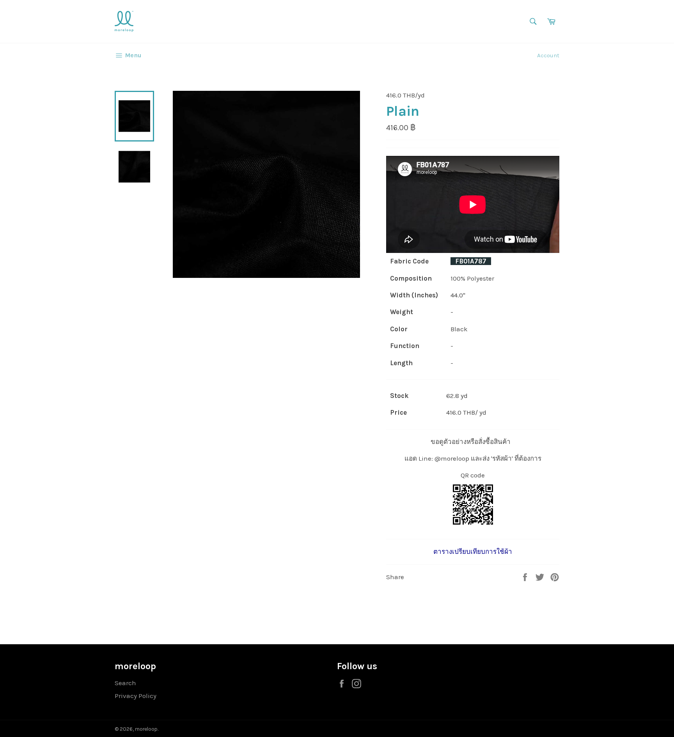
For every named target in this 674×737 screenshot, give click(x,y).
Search (125, 683)
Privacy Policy (135, 696)
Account (548, 55)
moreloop (146, 729)
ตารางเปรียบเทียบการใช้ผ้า (472, 551)
